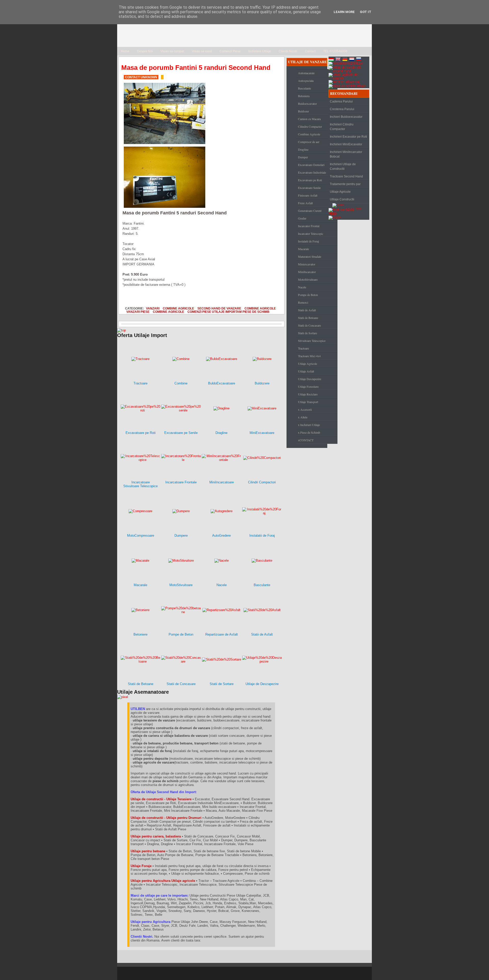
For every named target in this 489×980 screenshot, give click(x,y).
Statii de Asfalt (307, 310)
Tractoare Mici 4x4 (309, 356)
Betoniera (303, 96)
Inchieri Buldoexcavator (346, 117)
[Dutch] (352, 60)
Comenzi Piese (230, 51)
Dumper (303, 157)
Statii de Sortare (307, 333)
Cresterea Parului (342, 109)
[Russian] (359, 60)
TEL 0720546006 (335, 51)
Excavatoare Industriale (312, 172)
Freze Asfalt (305, 203)
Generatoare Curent (309, 211)
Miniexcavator (306, 264)
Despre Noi (145, 51)
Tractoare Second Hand (346, 176)
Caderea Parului (341, 101)
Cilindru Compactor (310, 126)
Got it (365, 12)
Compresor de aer (308, 142)
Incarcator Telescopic (310, 233)
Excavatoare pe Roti (310, 180)
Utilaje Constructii (342, 199)
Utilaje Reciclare (308, 394)
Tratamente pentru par (345, 184)
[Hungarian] (332, 60)
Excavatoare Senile (309, 188)
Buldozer (303, 111)
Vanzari (152, 308)
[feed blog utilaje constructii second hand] (341, 209)
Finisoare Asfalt (307, 195)
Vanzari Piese (138, 311)
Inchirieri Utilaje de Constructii (343, 166)
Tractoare (303, 348)
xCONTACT (306, 440)
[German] (345, 60)
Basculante (304, 88)
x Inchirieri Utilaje (309, 425)
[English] (338, 60)
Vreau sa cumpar (172, 51)
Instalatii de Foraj (308, 241)
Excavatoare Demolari (311, 165)
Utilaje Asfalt (306, 371)
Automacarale (306, 73)
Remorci (303, 302)
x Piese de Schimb (309, 432)
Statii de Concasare (309, 325)
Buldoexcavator (307, 103)
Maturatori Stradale (309, 256)
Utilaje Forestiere (308, 386)
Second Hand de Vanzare (219, 308)
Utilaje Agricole (307, 364)
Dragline (303, 149)
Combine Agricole (178, 308)
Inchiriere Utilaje (259, 51)
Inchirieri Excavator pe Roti (348, 136)
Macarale (303, 249)
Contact (310, 51)
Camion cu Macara (309, 119)
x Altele (302, 417)
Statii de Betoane (308, 318)
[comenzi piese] (121, 330)
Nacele (302, 287)
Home (125, 51)
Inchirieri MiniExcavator (346, 144)
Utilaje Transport (308, 402)
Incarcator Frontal (308, 226)
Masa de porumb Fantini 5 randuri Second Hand (195, 67)
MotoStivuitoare (308, 279)
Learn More (344, 12)
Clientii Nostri (288, 51)
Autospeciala (306, 81)
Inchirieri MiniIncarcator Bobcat (346, 154)
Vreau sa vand (202, 51)
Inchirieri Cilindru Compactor (342, 127)
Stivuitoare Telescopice (311, 341)
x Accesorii (305, 409)
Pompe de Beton (308, 295)
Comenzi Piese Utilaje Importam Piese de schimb (228, 311)
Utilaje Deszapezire (309, 379)
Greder (302, 218)
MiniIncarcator (307, 272)
